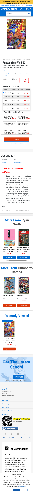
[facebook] (5, 434)
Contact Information (7, 391)
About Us (5, 389)
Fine (6, 100)
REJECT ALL (24, 490)
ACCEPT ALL (16, 490)
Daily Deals (15, 380)
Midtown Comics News (8, 395)
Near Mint (8, 93)
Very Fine (7, 96)
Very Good (8, 104)
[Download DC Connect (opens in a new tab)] (17, 428)
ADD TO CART (9, 257)
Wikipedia (4, 393)
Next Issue (26, 59)
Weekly (8, 380)
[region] (3, 240)
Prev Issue (7, 59)
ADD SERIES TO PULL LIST (17, 143)
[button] (21, 9)
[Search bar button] (29, 13)
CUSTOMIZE (8, 490)
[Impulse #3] (23, 285)
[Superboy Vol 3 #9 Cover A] (9, 285)
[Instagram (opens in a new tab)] (24, 434)
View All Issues (16, 59)
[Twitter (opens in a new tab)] (11, 434)
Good (6, 108)
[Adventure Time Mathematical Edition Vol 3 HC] (9, 237)
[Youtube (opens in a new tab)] (18, 434)
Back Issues (23, 380)
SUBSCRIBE (19, 377)
